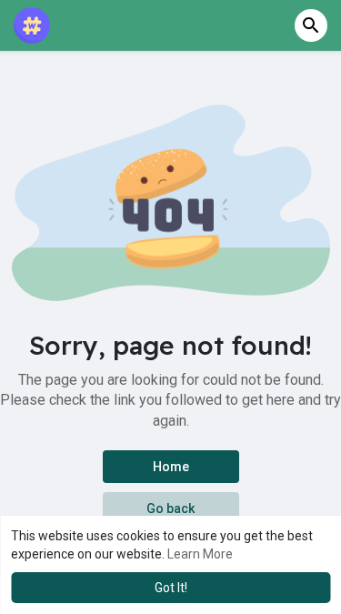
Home (171, 466)
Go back (170, 508)
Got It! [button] (171, 587)
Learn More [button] (200, 554)
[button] (311, 25)
